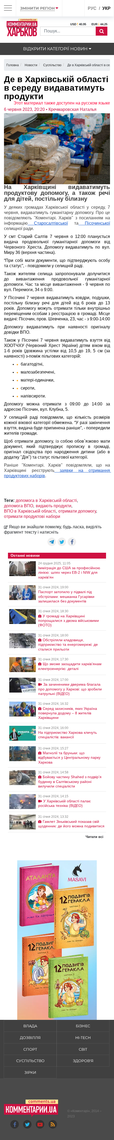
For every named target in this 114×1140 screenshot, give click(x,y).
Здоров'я (83, 1060)
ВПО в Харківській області (30, 511)
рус (92, 8)
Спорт (30, 1049)
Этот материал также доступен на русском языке (62, 103)
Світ (83, 1049)
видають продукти (53, 506)
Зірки (30, 1072)
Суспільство (30, 1060)
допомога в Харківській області (46, 500)
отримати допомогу (77, 511)
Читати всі (94, 837)
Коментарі (80, 1111)
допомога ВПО (18, 506)
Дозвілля (30, 1037)
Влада (30, 1026)
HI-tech (83, 1037)
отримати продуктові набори (32, 516)
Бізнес (83, 1026)
